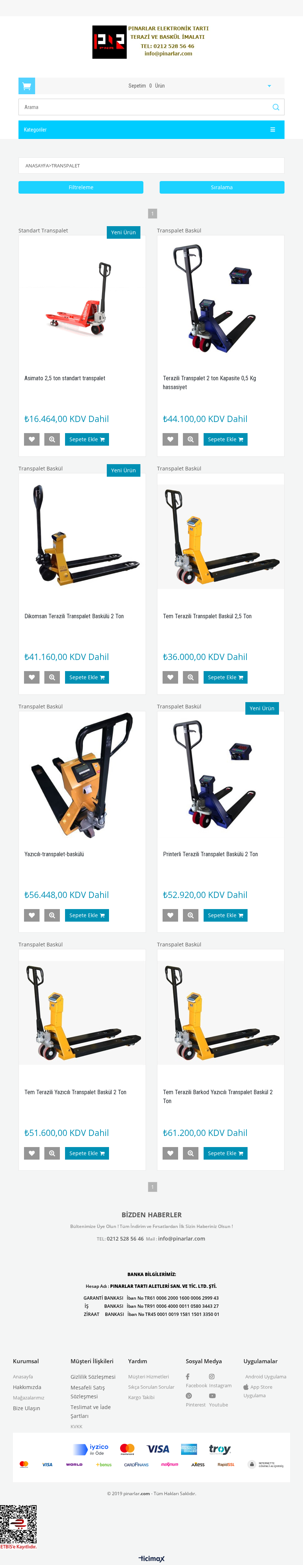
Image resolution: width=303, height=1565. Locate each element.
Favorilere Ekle (32, 439)
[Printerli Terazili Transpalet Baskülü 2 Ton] (220, 774)
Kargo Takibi (141, 1397)
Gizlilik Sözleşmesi (93, 1376)
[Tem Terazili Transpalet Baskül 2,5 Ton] (220, 536)
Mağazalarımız (28, 1397)
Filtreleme (81, 187)
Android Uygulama (265, 1376)
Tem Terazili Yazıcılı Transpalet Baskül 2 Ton (75, 1092)
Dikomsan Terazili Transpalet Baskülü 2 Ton (74, 616)
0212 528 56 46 (125, 1238)
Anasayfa (23, 1376)
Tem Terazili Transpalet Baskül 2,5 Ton (207, 616)
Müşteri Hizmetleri (148, 1376)
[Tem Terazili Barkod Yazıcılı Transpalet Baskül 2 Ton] (220, 1012)
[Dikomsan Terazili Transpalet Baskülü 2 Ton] (82, 536)
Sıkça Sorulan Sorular (151, 1387)
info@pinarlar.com (181, 1238)
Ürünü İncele (52, 439)
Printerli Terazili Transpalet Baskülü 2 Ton (210, 854)
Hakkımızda (27, 1387)
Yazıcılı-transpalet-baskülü (54, 854)
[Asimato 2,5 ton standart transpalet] (82, 298)
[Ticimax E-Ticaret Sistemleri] (152, 1559)
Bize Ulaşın (26, 1408)
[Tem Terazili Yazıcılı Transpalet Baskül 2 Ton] (82, 1012)
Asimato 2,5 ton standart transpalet (64, 378)
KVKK (76, 1426)
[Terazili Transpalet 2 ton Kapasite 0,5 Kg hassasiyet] (220, 298)
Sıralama (222, 187)
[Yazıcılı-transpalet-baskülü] (82, 774)
